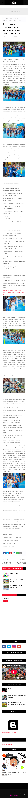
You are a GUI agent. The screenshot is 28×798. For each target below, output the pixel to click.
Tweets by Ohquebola (7, 744)
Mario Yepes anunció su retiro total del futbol (17, 696)
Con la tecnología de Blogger (9, 732)
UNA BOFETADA (14, 573)
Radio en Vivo (11, 688)
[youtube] (19, 646)
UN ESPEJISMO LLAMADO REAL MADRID (17, 586)
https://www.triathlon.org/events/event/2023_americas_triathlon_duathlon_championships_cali (14, 292)
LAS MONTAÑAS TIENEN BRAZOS (16, 580)
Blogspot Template (12, 794)
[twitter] (9, 646)
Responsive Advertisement (14, 11)
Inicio (4, 18)
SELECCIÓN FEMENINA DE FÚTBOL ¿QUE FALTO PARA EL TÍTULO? (16, 704)
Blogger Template (14, 795)
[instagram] (14, 646)
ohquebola (6, 37)
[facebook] (4, 646)
